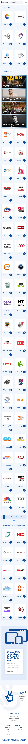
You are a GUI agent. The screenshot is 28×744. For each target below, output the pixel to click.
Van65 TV (19, 578)
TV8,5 (4, 390)
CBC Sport (19, 275)
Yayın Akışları (14, 720)
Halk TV (19, 178)
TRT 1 (18, 24)
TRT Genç (5, 617)
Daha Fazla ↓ (10, 671)
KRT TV (19, 408)
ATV (4, 142)
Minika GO (6, 447)
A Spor (5, 293)
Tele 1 (18, 235)
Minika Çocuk (7, 465)
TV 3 (4, 542)
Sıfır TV (19, 596)
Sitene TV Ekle (22, 700)
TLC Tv (19, 350)
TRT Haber (20, 196)
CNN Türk (19, 217)
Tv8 (4, 44)
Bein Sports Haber (6, 312)
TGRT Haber (20, 486)
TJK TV (19, 332)
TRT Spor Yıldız (7, 350)
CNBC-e (5, 507)
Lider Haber (6, 486)
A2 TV (18, 390)
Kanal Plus (20, 617)
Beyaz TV (5, 160)
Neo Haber (20, 542)
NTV (4, 178)
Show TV (5, 24)
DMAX (5, 372)
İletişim (22, 698)
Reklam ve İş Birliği (14, 718)
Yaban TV (19, 372)
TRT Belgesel (20, 507)
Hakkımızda (22, 696)
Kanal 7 (19, 63)
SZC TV (5, 217)
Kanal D (5, 63)
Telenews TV (6, 596)
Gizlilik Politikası (14, 716)
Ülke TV (5, 235)
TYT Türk (19, 465)
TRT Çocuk (20, 447)
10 (14, 521)
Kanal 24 (5, 275)
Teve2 (4, 408)
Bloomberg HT (7, 426)
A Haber (19, 160)
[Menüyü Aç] (26, 2)
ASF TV (5, 578)
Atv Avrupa (20, 426)
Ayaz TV (5, 560)
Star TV (19, 44)
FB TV (4, 332)
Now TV (19, 142)
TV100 (18, 253)
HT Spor (19, 311)
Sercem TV (20, 560)
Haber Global (6, 253)
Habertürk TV (6, 196)
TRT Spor (19, 293)
